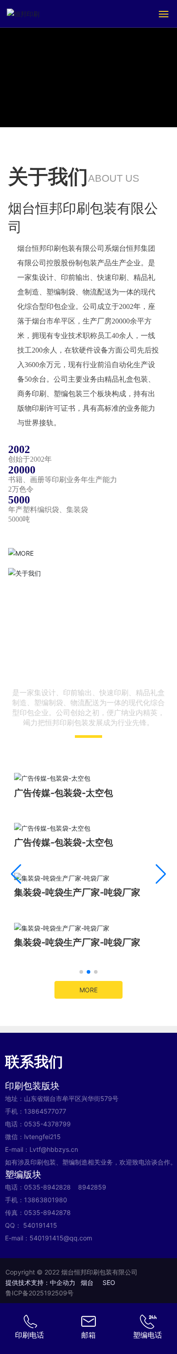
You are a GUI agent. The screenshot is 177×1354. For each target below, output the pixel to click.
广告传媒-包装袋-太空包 (63, 792)
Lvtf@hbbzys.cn (54, 1149)
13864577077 (45, 1111)
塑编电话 (147, 1334)
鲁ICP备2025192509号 (39, 1293)
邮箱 (88, 1334)
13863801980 (45, 1200)
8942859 (92, 1187)
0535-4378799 (47, 1124)
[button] (81, 972)
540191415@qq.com (61, 1238)
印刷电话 (29, 1334)
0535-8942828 (47, 1187)
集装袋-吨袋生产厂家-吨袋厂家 (77, 892)
